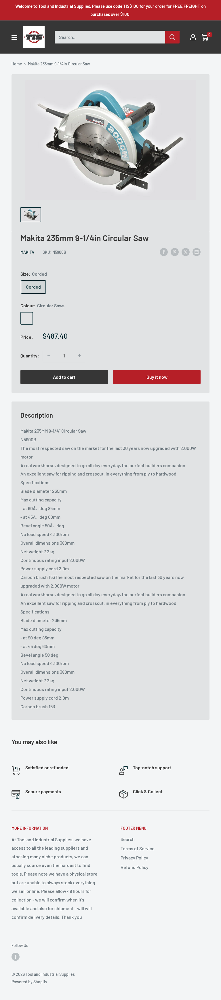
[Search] (172, 37)
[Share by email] (197, 251)
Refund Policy (134, 867)
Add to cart (64, 377)
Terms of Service (138, 848)
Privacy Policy (134, 857)
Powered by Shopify (29, 981)
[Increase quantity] (79, 356)
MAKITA (27, 252)
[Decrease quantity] (49, 356)
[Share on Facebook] (164, 251)
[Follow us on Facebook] (16, 956)
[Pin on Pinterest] (175, 251)
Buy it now (156, 377)
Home (17, 63)
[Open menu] (14, 37)
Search (128, 839)
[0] (204, 37)
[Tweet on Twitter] (186, 251)
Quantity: (29, 355)
